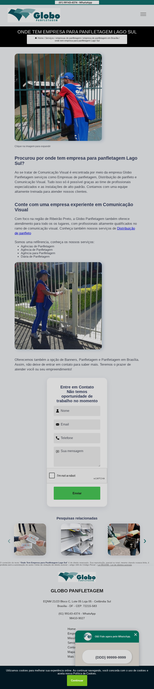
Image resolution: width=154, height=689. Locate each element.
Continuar (77, 680)
